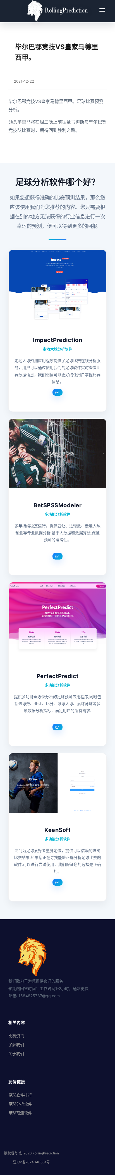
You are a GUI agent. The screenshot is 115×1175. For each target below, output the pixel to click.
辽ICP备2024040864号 (31, 1162)
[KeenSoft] (57, 783)
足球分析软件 (20, 1104)
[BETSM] (57, 453)
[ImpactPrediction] (57, 286)
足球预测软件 (20, 1112)
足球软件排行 (20, 1095)
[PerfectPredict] (57, 620)
